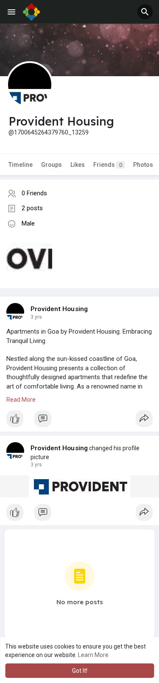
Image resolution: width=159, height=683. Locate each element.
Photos (143, 164)
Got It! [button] (79, 670)
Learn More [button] (93, 655)
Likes (77, 164)
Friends (107, 164)
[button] (145, 12)
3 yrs (36, 317)
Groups (51, 164)
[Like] (79, 421)
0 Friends (34, 193)
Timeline (20, 164)
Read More (21, 399)
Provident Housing (59, 309)
